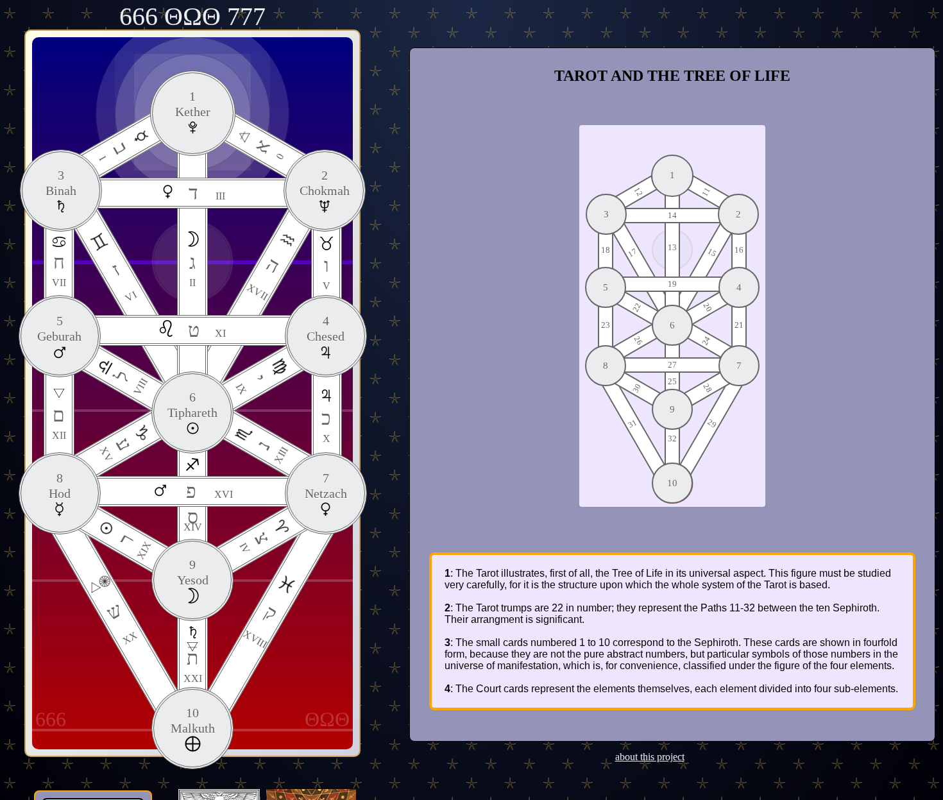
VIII (130, 381)
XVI (209, 491)
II (192, 269)
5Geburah (59, 328)
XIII (271, 451)
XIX (133, 546)
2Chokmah (325, 183)
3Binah (61, 183)
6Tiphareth (192, 405)
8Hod (60, 485)
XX (121, 622)
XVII (264, 277)
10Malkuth (193, 720)
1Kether (192, 104)
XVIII (260, 625)
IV (256, 542)
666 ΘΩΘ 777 (192, 16)
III (207, 192)
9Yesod (192, 572)
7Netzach (326, 485)
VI (123, 281)
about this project (649, 756)
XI (207, 330)
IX (251, 383)
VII (59, 269)
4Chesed (325, 328)
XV (117, 448)
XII (59, 422)
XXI (192, 665)
